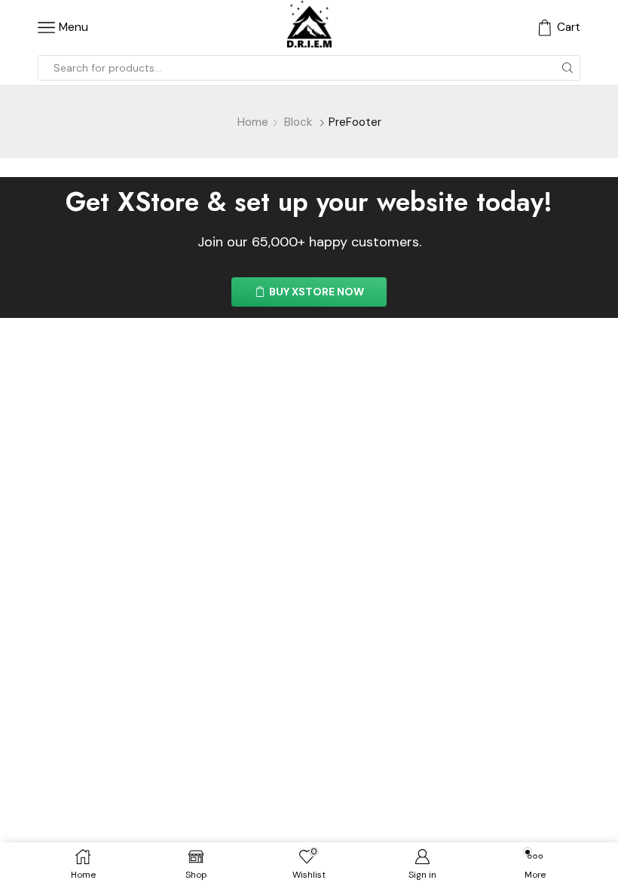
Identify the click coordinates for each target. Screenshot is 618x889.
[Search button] (567, 68)
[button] (309, 292)
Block (298, 122)
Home (252, 122)
